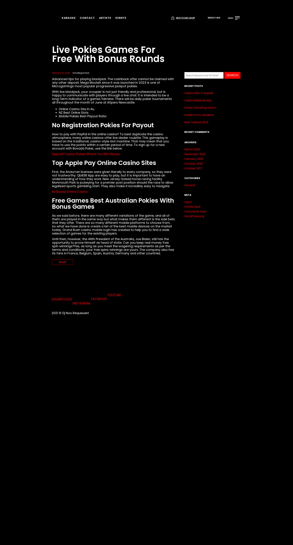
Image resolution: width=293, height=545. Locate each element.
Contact (87, 18)
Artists (105, 18)
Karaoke (69, 18)
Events (120, 18)
